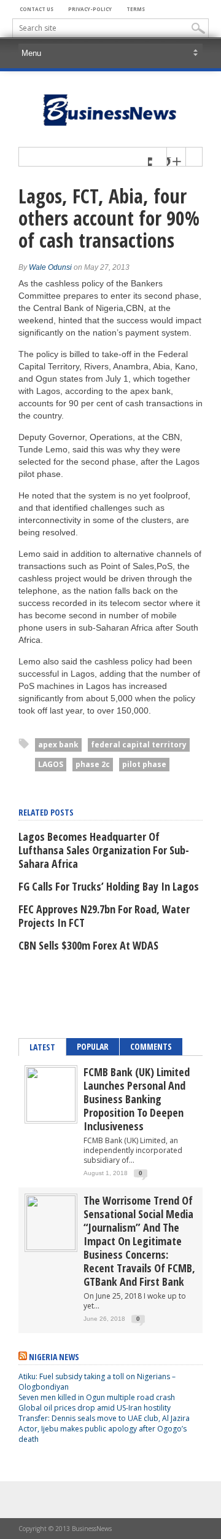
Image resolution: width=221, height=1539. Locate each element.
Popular (93, 1046)
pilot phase (144, 764)
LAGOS (50, 764)
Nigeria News (54, 1357)
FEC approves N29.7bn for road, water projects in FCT (104, 915)
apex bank (58, 744)
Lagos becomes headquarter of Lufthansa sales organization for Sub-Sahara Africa (103, 850)
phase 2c (93, 764)
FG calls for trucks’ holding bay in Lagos (108, 886)
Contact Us (36, 9)
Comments (151, 1046)
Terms (135, 9)
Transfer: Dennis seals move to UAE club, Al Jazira (105, 1418)
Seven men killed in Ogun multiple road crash (96, 1397)
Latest (42, 1047)
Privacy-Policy (90, 9)
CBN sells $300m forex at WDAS (88, 945)
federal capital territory (139, 744)
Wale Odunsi (50, 267)
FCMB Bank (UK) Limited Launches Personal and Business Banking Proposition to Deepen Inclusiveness (136, 1099)
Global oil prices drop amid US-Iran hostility (94, 1408)
